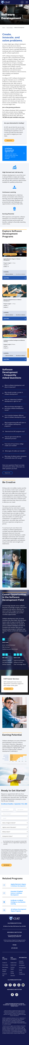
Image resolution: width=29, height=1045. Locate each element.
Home (3, 27)
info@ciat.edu (13, 1004)
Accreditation (22, 965)
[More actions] (22, 2)
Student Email (13, 965)
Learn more (8, 688)
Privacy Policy (14, 1006)
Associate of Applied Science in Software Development (17, 893)
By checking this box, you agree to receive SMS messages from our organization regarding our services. (15, 842)
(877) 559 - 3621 (21, 1004)
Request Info (9, 140)
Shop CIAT (13, 975)
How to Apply (5, 965)
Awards (20, 969)
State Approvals (22, 967)
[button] (28, 353)
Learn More (6, 277)
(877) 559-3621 (14, 948)
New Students (5, 967)
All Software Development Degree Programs (18, 910)
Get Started (6, 865)
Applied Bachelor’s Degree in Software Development (18, 885)
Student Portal (13, 962)
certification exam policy (17, 1030)
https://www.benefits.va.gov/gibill (18, 1021)
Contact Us (4, 962)
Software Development (19, 27)
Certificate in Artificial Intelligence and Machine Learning (18, 902)
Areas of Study (10, 27)
